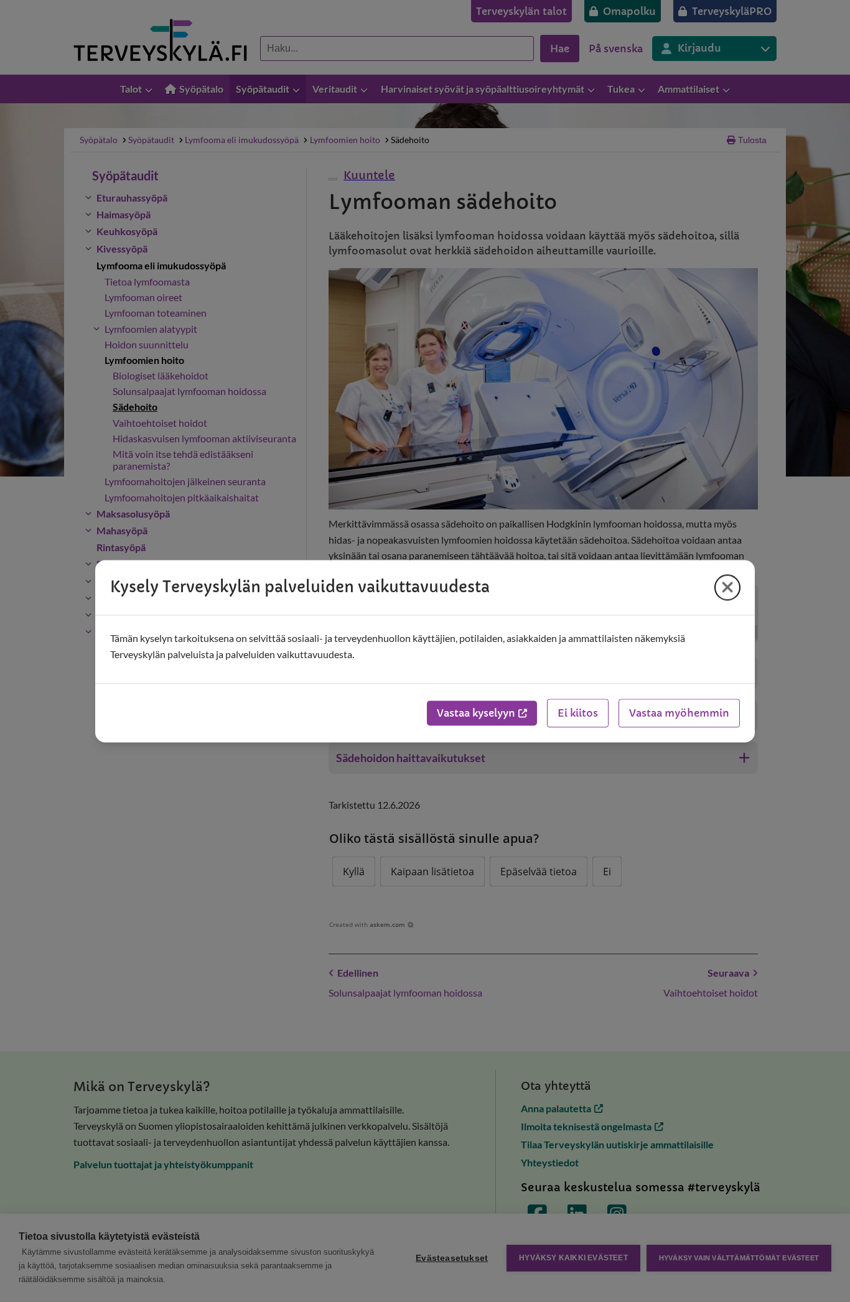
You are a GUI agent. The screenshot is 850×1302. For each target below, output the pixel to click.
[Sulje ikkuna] (727, 587)
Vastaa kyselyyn (476, 713)
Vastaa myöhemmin (679, 713)
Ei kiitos (578, 713)
